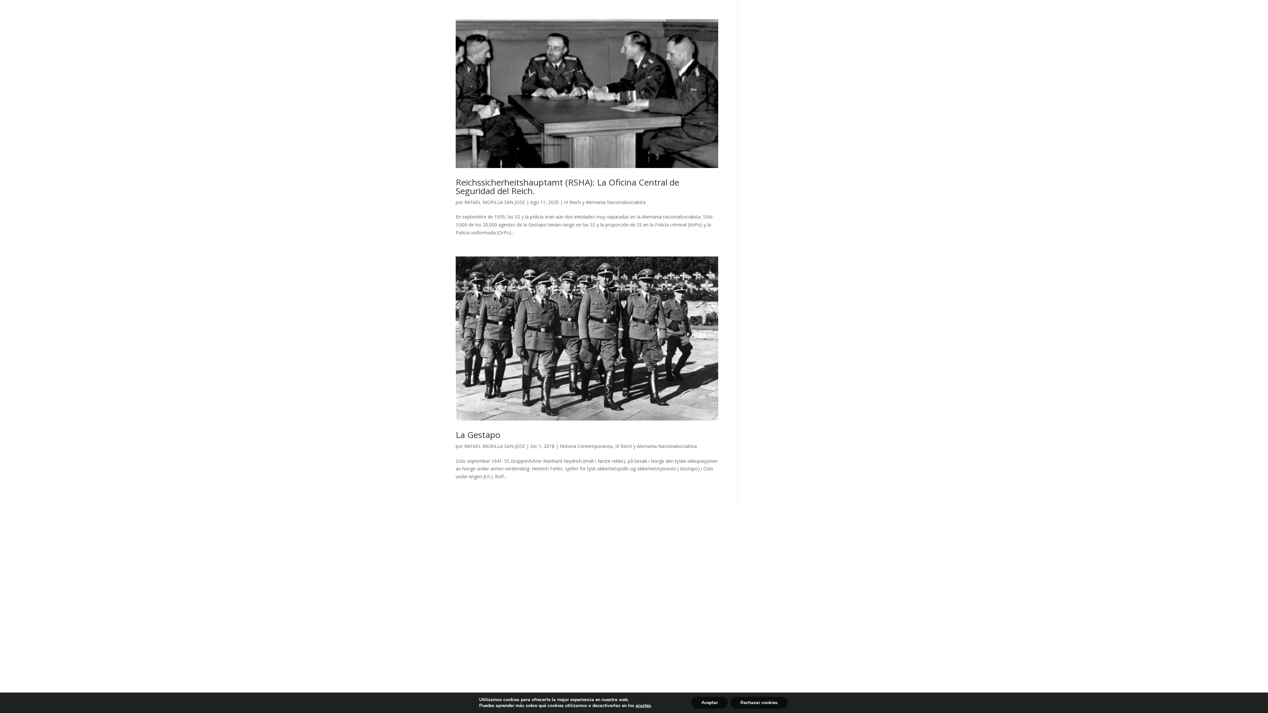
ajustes (643, 706)
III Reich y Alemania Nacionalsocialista (605, 202)
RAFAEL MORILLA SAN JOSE (494, 202)
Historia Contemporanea (586, 446)
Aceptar (709, 702)
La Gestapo (478, 435)
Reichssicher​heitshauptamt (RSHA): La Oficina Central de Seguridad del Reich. (567, 186)
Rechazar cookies (759, 702)
